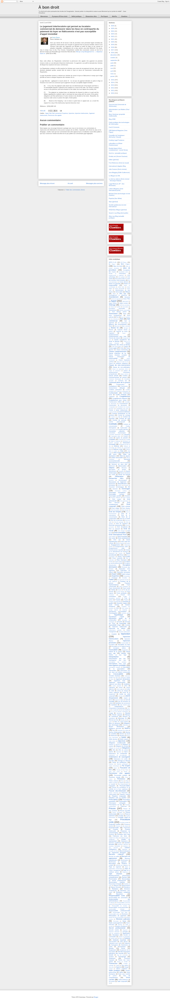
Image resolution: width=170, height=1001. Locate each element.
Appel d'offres (113, 303)
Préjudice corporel (125, 794)
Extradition (124, 577)
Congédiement (125, 396)
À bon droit (48, 7)
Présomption (123, 801)
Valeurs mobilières (121, 968)
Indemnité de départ (117, 628)
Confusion (112, 396)
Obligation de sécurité (114, 748)
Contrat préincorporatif (117, 422)
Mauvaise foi (122, 718)
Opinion (111, 751)
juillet (112, 65)
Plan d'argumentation (123, 784)
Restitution (125, 914)
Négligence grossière (115, 728)
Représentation (125, 885)
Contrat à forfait (112, 411)
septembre (114, 60)
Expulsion (65, 113)
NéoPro (114, 16)
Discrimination (123, 480)
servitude (125, 931)
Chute (122, 348)
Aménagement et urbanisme (118, 295)
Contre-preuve (112, 429)
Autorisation (113, 314)
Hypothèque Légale (116, 616)
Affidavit (127, 292)
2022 (113, 36)
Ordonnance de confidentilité (118, 753)
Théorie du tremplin (122, 961)
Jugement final (119, 680)
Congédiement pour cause (118, 400)
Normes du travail (125, 734)
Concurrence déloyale (117, 388)
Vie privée (112, 981)
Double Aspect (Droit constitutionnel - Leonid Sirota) (118, 149)
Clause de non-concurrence (119, 365)
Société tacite (114, 938)
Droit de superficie (122, 523)
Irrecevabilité (118, 674)
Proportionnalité (114, 827)
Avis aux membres (125, 317)
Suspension (112, 950)
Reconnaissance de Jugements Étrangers (119, 851)
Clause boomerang (122, 349)
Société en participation (124, 936)
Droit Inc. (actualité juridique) (118, 153)
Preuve (112, 808)
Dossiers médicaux (116, 497)
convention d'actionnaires (117, 433)
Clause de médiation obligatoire (118, 363)
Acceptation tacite (123, 271)
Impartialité (122, 623)
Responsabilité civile (117, 896)
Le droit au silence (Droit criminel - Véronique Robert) (119, 179)
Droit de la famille (125, 518)
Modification (125, 725)
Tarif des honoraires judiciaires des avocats (119, 952)
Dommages (126, 489)
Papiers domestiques (114, 765)
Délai (121, 451)
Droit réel (117, 540)
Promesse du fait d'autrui (122, 826)
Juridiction (127, 684)
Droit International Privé (118, 535)
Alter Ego (122, 293)
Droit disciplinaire (122, 527)
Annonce (127, 297)
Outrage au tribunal (124, 760)
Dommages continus (121, 490)
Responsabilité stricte (114, 914)
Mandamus (119, 713)
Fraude (117, 600)
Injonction (71, 113)
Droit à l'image (126, 497)
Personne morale (114, 777)
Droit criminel (125, 506)
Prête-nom (124, 806)
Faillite (111, 580)
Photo (122, 780)
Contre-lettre (123, 428)
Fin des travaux (120, 591)
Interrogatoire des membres (117, 662)
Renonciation (113, 879)
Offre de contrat (123, 750)
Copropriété (127, 434)
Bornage (126, 328)
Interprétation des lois (117, 658)
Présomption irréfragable (117, 803)
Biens (110, 326)
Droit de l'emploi (115, 512)
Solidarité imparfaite (119, 940)
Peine (126, 769)
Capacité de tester (122, 331)
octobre (113, 57)
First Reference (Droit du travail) (119, 163)
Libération (120, 696)
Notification (114, 735)
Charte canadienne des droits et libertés (119, 340)
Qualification (112, 839)
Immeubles (124, 620)
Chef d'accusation (116, 346)
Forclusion (111, 594)
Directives (111, 480)
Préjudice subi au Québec (118, 797)
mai (111, 68)
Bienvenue (44, 16)
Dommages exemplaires (117, 492)
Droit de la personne (116, 520)
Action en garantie (114, 283)
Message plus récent (47, 183)
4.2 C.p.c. (124, 262)
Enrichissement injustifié (116, 550)
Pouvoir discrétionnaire (117, 791)
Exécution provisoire (123, 572)
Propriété (115, 829)
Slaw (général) (113, 201)
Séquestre (125, 930)
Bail (50, 113)
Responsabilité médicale (116, 909)
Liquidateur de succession (122, 703)
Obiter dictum (112, 741)
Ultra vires (111, 967)
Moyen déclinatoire (116, 726)
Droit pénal (112, 538)
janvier (112, 76)
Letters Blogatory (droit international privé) (116, 189)
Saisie (124, 921)
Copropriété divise (115, 436)
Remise (124, 877)
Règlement (125, 872)
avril (111, 71)
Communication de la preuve (119, 382)
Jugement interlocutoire (117, 682)
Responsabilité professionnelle (119, 910)
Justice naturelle (116, 685)
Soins (120, 938)
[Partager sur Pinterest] (57, 111)
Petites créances (114, 781)
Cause (123, 333)
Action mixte (121, 287)
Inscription (112, 644)
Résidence (127, 887)
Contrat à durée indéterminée (118, 410)
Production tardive (114, 824)
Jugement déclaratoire (123, 679)
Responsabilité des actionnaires (118, 897)
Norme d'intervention (115, 732)
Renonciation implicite (117, 882)
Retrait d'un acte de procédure (116, 917)
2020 (113, 42)
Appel (47, 113)
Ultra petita (124, 965)
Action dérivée (124, 282)
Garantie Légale (122, 603)
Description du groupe (117, 469)
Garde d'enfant (114, 605)
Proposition (127, 827)
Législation (112, 687)
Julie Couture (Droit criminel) (118, 169)
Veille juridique (76, 16)
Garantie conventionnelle (115, 601)
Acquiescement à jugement (116, 275)
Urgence (118, 967)
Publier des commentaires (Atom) (75, 190)
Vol (109, 983)
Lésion (120, 687)
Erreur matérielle (117, 558)
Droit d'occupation (115, 510)
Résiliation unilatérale (123, 892)
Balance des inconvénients (118, 324)
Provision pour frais (123, 834)
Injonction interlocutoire (81, 113)
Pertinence (121, 779)
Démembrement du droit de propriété (119, 462)
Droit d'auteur (126, 508)
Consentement (123, 403)
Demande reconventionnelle (119, 460)
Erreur (122, 555)
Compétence (113, 386)
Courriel (125, 436)
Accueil (70, 183)
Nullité (123, 737)
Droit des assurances (115, 525)
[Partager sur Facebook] (55, 111)
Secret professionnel (117, 928)
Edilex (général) (114, 159)
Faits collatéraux (113, 581)
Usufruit (111, 968)
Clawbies (124, 16)
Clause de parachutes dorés (120, 369)
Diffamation (119, 476)
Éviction (111, 561)
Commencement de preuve (118, 377)
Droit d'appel (115, 508)
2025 (113, 28)
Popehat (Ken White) (115, 198)
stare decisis (124, 941)
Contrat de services (119, 420)
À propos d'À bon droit (59, 16)
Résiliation (115, 889)
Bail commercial (56, 113)
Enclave (128, 543)
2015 (113, 80)
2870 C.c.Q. (113, 262)
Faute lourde (126, 588)
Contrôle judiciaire (123, 429)
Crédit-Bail (121, 439)
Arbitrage (112, 305)
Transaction (113, 963)
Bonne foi (115, 328)
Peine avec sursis (114, 771)
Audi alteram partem (119, 311)
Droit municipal (122, 536)
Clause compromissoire (117, 351)
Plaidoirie (121, 782)
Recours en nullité (114, 856)
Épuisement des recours (115, 553)
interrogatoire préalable (117, 665)
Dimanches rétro (91, 16)
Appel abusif (125, 301)
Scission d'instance (121, 926)
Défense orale (117, 449)
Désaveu (124, 468)
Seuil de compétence (114, 933)
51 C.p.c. (112, 264)
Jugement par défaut (115, 684)
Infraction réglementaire (124, 631)
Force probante (122, 593)
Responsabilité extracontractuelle (118, 907)
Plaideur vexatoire (113, 782)
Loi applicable (115, 709)
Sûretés (111, 948)
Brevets (111, 329)
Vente (121, 972)
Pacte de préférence (119, 762)
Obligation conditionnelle (117, 743)
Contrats (113, 424)
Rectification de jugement (118, 862)
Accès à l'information (117, 273)
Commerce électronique (115, 379)
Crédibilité (112, 439)
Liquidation (114, 705)
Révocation (116, 921)
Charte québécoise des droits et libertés (119, 343)
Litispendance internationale (117, 708)
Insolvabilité (113, 650)
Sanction (120, 924)
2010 (113, 93)
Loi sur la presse (125, 710)
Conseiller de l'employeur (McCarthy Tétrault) (117, 136)
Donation (127, 496)
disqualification (122, 483)
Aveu (124, 313)
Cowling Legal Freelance (116, 140)
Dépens (111, 468)
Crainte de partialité (122, 438)
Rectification (124, 860)
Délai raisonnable (117, 457)
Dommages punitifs (115, 496)
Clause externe (124, 374)
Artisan (112, 306)
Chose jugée (113, 348)
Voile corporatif (122, 981)
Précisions (125, 792)
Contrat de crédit (115, 416)
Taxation (111, 956)
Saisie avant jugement (116, 923)
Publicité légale (124, 837)
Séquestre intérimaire (114, 931)
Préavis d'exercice (113, 792)
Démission (112, 466)
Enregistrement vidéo (117, 548)
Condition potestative (115, 389)
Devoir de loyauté (124, 474)
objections (121, 741)
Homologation (113, 613)
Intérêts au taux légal (117, 655)
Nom (113, 730)
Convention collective (117, 431)
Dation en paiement (115, 441)
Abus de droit (117, 266)
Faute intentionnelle (114, 588)
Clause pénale (113, 375)
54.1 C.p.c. (125, 264)
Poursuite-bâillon (125, 785)
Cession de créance (114, 338)
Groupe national (113, 609)
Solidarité (127, 938)
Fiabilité (113, 590)
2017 (113, 50)
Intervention (112, 670)
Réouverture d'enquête (115, 884)
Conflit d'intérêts (121, 394)
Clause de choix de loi (122, 361)
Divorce (120, 485)
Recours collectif (116, 854)
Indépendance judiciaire (115, 630)
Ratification (124, 849)
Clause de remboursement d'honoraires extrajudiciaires (119, 372)
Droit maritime (112, 536)
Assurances (112, 310)
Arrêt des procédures (125, 305)
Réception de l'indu (113, 851)
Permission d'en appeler (55, 115)
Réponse (116, 885)
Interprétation (114, 657)
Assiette (118, 306)
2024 (113, 31)
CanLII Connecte (114, 127)
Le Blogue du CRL (114, 176)
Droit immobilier (120, 533)
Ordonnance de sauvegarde (119, 757)
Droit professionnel (124, 538)
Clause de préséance (114, 370)
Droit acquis (116, 499)
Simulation (115, 935)
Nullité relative (124, 739)
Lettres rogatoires (114, 692)
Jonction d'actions (114, 676)
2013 (113, 85)
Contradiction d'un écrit (122, 408)
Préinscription (113, 794)
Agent (114, 293)
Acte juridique (121, 277)
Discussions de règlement (117, 482)
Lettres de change (122, 690)
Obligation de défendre (114, 744)
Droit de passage (118, 522)
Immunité (119, 621)
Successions (122, 946)
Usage (126, 967)
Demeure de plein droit (119, 464)
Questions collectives (123, 844)
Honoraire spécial (125, 613)
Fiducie (119, 589)
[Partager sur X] (53, 111)
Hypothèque (118, 615)
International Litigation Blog (117, 166)
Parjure (115, 768)
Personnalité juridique (120, 775)
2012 (113, 88)
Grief (117, 608)
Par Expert (104, 16)
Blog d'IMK (112, 119)
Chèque (126, 346)
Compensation (120, 384)
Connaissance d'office (115, 402)
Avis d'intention (114, 319)
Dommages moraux (116, 494)
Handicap (124, 609)
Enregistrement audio (121, 546)
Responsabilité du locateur (119, 905)
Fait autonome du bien (123, 579)
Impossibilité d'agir (115, 625)
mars (112, 73)
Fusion (126, 600)
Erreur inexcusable (124, 556)
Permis (125, 771)
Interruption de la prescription (119, 668)
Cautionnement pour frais (117, 336)
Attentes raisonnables (125, 310)
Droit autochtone (124, 501)
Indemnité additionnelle (119, 626)
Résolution (119, 894)
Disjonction (112, 483)
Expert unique (125, 574)
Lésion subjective (120, 689)
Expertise (115, 576)
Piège (127, 780)
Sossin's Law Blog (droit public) (118, 213)
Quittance (125, 846)
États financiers (122, 560)
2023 (113, 34)
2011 (112, 90)
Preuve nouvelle (125, 810)
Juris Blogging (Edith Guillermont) (119, 172)
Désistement (112, 471)
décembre (113, 55)
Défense (116, 446)
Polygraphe (112, 785)
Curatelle (128, 439)
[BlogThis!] (51, 111)
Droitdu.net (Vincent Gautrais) (118, 156)
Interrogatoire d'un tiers (117, 660)
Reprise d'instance (116, 887)
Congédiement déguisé (119, 398)
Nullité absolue (113, 739)
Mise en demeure (114, 723)
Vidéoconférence (123, 979)
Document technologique (116, 487)
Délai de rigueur (125, 456)
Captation (111, 333)
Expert (114, 574)
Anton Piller (126, 299)
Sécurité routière (114, 930)
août (112, 63)
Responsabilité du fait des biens (122, 904)
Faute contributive (123, 586)
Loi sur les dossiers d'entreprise (119, 711)
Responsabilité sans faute (120, 912)
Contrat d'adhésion (124, 412)
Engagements (115, 545)
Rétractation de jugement (117, 915)
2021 (113, 39)
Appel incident (124, 303)
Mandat (127, 713)
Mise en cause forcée (121, 721)
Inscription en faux (124, 644)
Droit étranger (121, 530)
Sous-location (113, 941)
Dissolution (112, 485)
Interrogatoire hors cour (117, 663)
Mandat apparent (117, 715)
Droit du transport (114, 529)
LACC (126, 685)
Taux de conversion (122, 955)
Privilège (120, 815)
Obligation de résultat (122, 746)
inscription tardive (119, 648)
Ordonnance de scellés (121, 759)
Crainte (111, 438)
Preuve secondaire (117, 812)
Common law (122, 380)
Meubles (123, 720)
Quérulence (124, 841)
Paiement (111, 764)
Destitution (121, 471)
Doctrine (126, 485)
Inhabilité (114, 634)
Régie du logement (115, 867)
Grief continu (125, 608)
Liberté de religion (119, 699)
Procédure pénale (124, 822)
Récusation (112, 863)
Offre (114, 750)
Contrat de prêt (124, 418)
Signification (126, 933)
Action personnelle (119, 288)
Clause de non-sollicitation (121, 367)
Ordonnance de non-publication (118, 755)
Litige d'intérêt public (125, 704)
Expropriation (127, 576)
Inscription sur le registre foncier (121, 646)
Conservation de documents (118, 405)
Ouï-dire (111, 760)
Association (125, 306)
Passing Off (119, 769)
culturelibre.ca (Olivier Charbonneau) (115, 144)
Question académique (115, 842)
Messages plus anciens (94, 183)
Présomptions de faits (115, 804)
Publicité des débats (114, 837)
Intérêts (123, 653)
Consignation (112, 407)
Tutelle (117, 965)
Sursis (123, 948)
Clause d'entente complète (118, 355)
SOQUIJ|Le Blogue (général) (118, 209)
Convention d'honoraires (115, 434)
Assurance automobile (117, 308)
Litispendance (119, 706)
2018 (113, 47)
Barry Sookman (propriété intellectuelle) (117, 115)
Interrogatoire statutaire (114, 667)
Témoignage (122, 956)
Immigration (111, 621)
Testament (112, 958)
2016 (113, 52)
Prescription (113, 799)
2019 (113, 44)
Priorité (121, 814)
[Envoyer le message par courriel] (60, 110)
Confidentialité (113, 393)
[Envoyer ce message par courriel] (49, 111)
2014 (113, 82)
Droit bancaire (114, 502)
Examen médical (118, 561)
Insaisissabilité (124, 642)
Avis (117, 317)
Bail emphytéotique (123, 322)
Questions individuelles (114, 846)
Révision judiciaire (123, 919)
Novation (122, 735)
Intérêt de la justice (115, 651)
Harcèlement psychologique (117, 611)
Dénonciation (122, 466)
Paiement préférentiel (122, 764)
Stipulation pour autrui (115, 943)
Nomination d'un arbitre (122, 730)
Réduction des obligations (122, 865)
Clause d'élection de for (117, 353)
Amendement (113, 297)
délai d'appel (118, 452)
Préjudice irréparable (119, 796)
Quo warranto (113, 847)
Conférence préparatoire (122, 391)
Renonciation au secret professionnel (119, 879)
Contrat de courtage (124, 415)
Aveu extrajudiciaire (115, 315)
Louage (111, 713)
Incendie (127, 625)
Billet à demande (126, 326)
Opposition (118, 751)
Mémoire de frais (113, 720)
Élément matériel (120, 543)
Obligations (126, 748)
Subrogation (114, 945)
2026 (113, 26)
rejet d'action (115, 874)
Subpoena (127, 943)
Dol (129, 487)
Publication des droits (120, 836)
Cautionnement (113, 335)
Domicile (115, 489)
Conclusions (124, 386)
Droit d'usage (125, 510)
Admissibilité (119, 292)
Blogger (96, 997)
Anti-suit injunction (116, 298)
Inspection (125, 650)
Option (126, 751)
